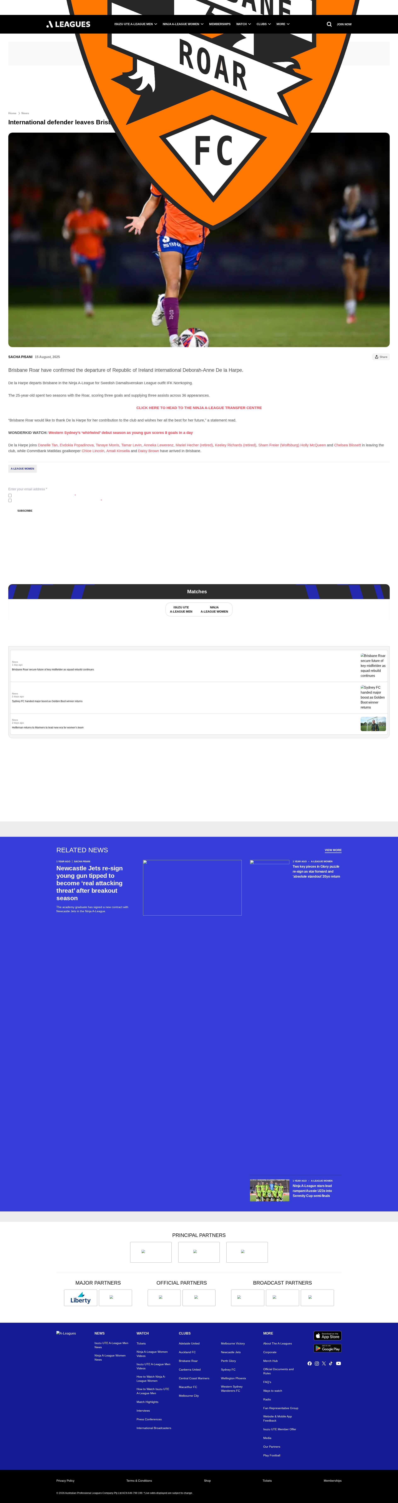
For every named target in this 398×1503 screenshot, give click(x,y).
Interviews (143, 1410)
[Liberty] (80, 1298)
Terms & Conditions (139, 1480)
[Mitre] (164, 1298)
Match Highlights (147, 1402)
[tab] (181, 609)
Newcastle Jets (231, 1352)
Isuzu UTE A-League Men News (111, 1345)
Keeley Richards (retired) (235, 445)
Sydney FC (228, 1369)
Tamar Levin (131, 445)
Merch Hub (270, 1361)
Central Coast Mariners (194, 1378)
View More (333, 850)
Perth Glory (228, 1361)
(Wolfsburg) (289, 445)
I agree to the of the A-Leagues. (44, 495)
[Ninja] (199, 1252)
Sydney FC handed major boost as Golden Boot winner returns (47, 701)
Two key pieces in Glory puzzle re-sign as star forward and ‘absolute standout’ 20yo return (316, 871)
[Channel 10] (247, 1298)
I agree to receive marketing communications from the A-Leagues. (57, 500)
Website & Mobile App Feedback (277, 1418)
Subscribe (24, 510)
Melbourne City (189, 1395)
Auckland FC (187, 1352)
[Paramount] (282, 1298)
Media (267, 1438)
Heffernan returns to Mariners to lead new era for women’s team (48, 727)
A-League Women (22, 468)
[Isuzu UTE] (150, 1252)
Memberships (220, 24)
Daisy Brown (148, 451)
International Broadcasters (154, 1428)
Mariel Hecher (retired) (194, 445)
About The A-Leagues (277, 1343)
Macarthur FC (188, 1387)
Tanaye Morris (107, 445)
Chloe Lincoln (93, 451)
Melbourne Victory (233, 1343)
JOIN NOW (344, 24)
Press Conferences (149, 1419)
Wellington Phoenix (233, 1378)
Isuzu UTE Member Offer (279, 1429)
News (25, 113)
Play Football (271, 1455)
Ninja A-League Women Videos (152, 1354)
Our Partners (271, 1446)
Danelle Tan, (48, 445)
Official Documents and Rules (278, 1371)
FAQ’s (267, 1382)
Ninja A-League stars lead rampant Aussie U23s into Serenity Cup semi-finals (312, 1191)
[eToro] (115, 1298)
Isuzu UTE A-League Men (133, 24)
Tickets (141, 1343)
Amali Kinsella (118, 451)
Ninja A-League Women (181, 24)
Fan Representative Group (280, 1408)
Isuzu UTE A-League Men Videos (153, 1366)
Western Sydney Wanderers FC (232, 1388)
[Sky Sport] (317, 1298)
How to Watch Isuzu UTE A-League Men (153, 1391)
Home (12, 113)
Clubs (262, 24)
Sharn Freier (268, 445)
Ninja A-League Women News (110, 1357)
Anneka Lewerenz (159, 445)
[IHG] (199, 1298)
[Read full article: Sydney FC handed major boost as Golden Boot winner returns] (373, 697)
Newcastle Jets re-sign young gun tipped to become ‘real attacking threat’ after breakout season (89, 883)
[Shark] (247, 1252)
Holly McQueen (313, 445)
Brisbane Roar (188, 1361)
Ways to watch (272, 1390)
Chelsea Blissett (347, 445)
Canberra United (190, 1369)
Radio (267, 1399)
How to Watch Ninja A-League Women (151, 1378)
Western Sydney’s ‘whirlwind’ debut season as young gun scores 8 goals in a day (121, 433)
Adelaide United (189, 1343)
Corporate (270, 1352)
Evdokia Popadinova (77, 445)
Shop (207, 1480)
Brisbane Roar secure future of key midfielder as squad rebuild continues (53, 669)
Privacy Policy (41, 495)
